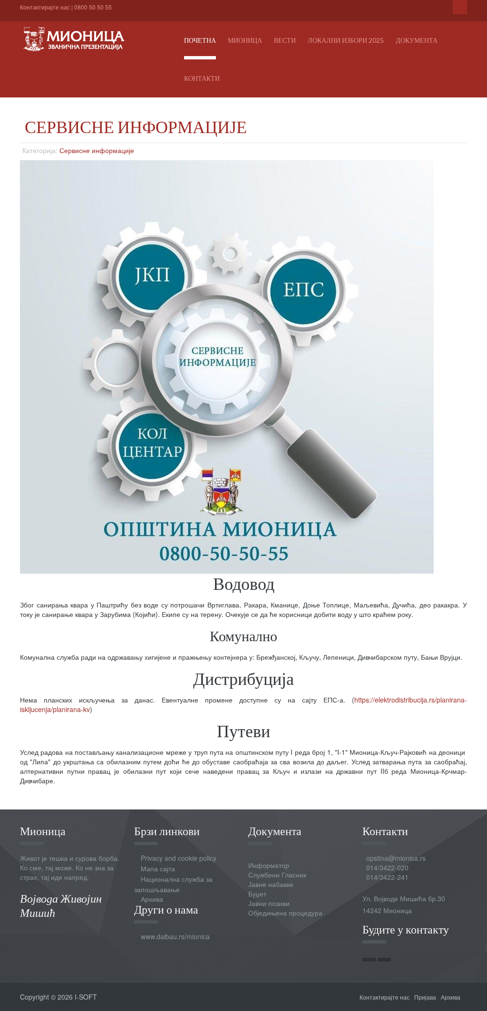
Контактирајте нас (45, 7)
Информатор (268, 865)
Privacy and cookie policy (178, 858)
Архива (152, 899)
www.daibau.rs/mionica (175, 936)
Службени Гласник (277, 874)
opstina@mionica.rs (396, 858)
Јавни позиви (269, 903)
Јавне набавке (270, 884)
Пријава (425, 997)
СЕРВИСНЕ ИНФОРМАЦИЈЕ (136, 126)
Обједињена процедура (285, 912)
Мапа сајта (158, 868)
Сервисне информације (96, 150)
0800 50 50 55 (93, 7)
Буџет (257, 893)
